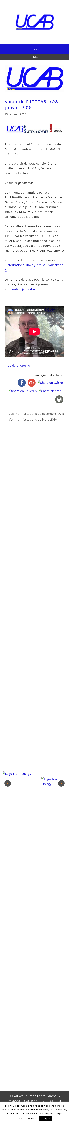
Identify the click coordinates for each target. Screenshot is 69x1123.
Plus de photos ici (18, 365)
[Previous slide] (7, 783)
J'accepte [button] (45, 1118)
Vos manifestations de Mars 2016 (33, 419)
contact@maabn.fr (24, 289)
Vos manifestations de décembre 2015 (36, 414)
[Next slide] (61, 783)
